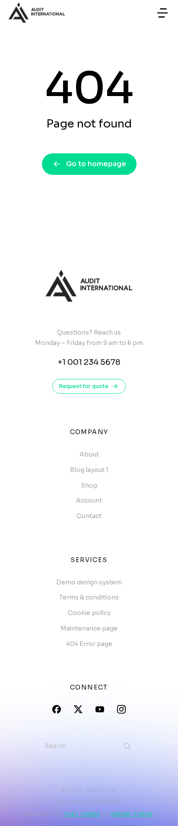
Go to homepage (96, 163)
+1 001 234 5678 (89, 362)
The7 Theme (82, 814)
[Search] (127, 745)
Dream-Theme (132, 814)
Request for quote (83, 386)
